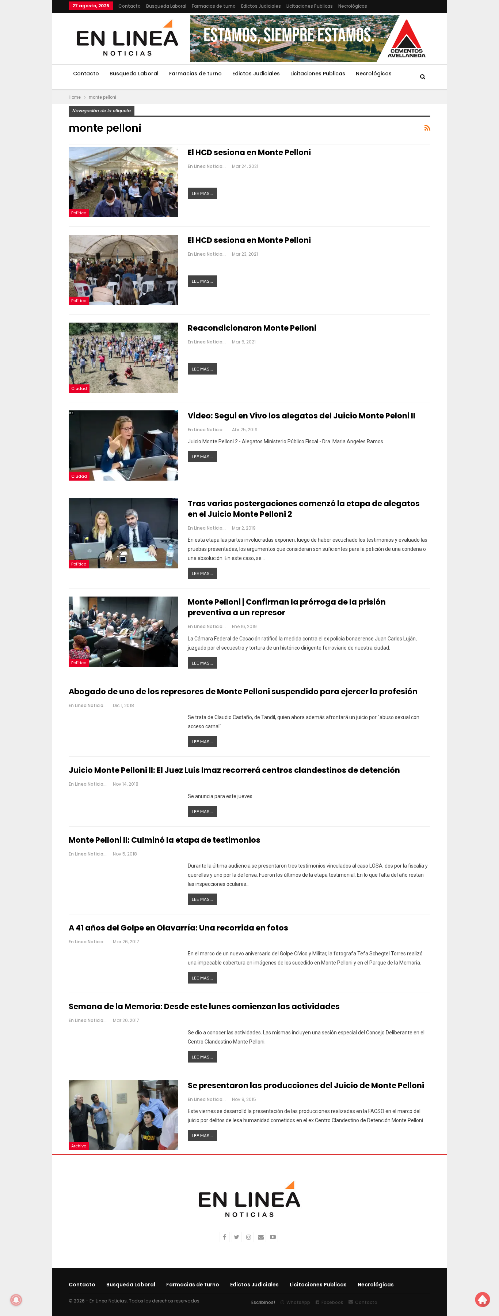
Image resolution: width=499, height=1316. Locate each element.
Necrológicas (352, 6)
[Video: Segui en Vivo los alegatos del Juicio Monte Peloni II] (123, 445)
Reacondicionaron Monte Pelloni (252, 328)
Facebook (332, 1302)
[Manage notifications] (16, 1300)
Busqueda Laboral (166, 6)
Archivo (78, 1146)
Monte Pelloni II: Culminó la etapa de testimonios (164, 840)
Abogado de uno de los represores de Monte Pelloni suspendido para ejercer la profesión (243, 691)
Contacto (129, 6)
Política (79, 213)
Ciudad (79, 388)
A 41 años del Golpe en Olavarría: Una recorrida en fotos (178, 927)
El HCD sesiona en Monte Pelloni (249, 152)
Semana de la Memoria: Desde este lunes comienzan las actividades (204, 1006)
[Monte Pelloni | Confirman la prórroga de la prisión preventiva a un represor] (123, 632)
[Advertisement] (473, 109)
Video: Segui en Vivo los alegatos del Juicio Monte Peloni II (301, 415)
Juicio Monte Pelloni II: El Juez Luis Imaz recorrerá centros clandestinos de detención (234, 770)
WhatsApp (298, 1302)
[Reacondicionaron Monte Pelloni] (123, 358)
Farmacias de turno (214, 6)
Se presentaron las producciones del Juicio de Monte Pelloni (306, 1085)
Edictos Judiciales (261, 6)
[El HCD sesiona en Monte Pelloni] (123, 182)
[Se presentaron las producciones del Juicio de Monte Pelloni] (123, 1115)
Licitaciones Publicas (309, 6)
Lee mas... (202, 193)
